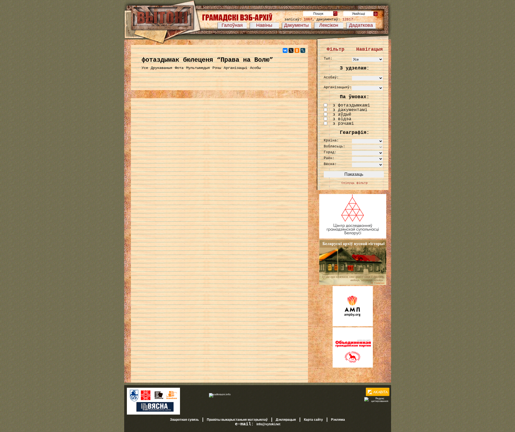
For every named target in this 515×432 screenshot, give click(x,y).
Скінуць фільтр (354, 183)
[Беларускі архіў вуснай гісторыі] (352, 283)
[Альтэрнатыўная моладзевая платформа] (353, 325)
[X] (291, 50)
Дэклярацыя (286, 420)
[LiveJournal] (302, 50)
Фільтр (335, 49)
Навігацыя (369, 49)
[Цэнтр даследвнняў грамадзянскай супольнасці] (352, 237)
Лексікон (328, 25)
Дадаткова (361, 25)
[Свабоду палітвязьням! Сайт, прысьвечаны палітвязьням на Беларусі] (220, 394)
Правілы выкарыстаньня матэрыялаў (237, 420)
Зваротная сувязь (184, 420)
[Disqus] (219, 171)
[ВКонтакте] (285, 50)
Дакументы (296, 25)
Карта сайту (313, 420)
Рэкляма (338, 420)
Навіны (264, 25)
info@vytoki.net (268, 424)
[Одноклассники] (297, 50)
